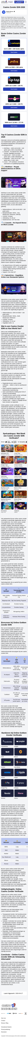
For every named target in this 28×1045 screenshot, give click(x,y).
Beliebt (3, 441)
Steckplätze (22, 441)
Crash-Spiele (15, 442)
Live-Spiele (9, 442)
